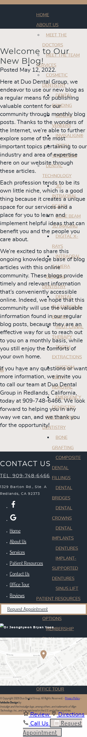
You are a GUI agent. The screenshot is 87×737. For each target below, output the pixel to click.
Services (17, 552)
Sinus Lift (67, 588)
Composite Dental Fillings (66, 468)
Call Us (39, 724)
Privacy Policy (72, 698)
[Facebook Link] (13, 504)
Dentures (67, 548)
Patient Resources (58, 599)
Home (42, 15)
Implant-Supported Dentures (65, 568)
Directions (71, 715)
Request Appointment (27, 609)
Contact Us (19, 573)
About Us (47, 25)
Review (40, 715)
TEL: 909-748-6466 (25, 476)
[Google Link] (13, 517)
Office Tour (50, 689)
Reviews (46, 699)
